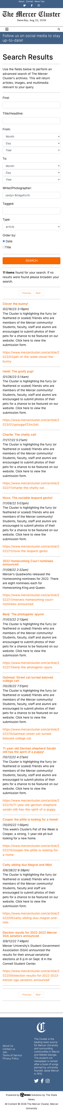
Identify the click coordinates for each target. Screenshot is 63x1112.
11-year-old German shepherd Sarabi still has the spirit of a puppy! (29, 750)
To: (5, 158)
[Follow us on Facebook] (42, 1081)
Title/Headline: (13, 113)
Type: (6, 219)
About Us (8, 1045)
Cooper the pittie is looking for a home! (30, 819)
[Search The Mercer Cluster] (59, 29)
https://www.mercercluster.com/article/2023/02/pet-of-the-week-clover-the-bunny (31, 357)
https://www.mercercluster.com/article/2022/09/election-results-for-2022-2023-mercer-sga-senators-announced (31, 975)
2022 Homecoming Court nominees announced (28, 562)
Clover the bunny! (15, 304)
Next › (38, 293)
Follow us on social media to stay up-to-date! (31, 37)
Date (8, 241)
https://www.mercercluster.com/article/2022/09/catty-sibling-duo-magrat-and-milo (31, 918)
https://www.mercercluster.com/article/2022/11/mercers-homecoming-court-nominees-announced (31, 599)
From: (7, 129)
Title (8, 247)
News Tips (39, 1)
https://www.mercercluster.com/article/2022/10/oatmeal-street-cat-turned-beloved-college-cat (31, 734)
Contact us (9, 1048)
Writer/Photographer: (17, 188)
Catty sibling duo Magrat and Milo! (27, 865)
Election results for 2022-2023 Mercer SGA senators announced (30, 934)
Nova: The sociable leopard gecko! (27, 498)
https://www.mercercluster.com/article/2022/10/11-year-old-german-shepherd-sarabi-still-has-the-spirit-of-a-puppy (31, 805)
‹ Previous (26, 293)
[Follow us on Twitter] (36, 1081)
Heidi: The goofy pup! (18, 371)
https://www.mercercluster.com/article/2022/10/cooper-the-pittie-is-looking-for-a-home (31, 850)
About (21, 1)
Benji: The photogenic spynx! (23, 614)
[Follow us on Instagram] (48, 1081)
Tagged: (8, 203)
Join (5, 1052)
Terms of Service (12, 1055)
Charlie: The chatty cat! (19, 434)
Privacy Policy (11, 1058)
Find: (6, 98)
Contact (29, 1)
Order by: (9, 235)
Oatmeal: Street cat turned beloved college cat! (28, 679)
